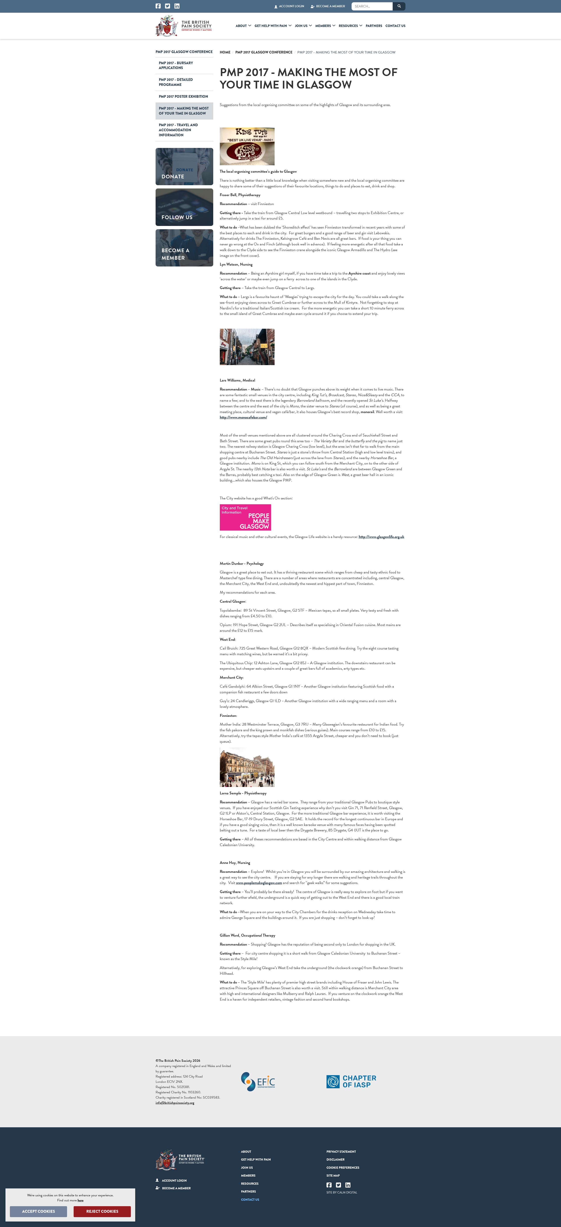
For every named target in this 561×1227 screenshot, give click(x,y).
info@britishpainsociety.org (175, 1102)
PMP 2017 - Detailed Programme (176, 82)
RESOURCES (348, 26)
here (80, 1200)
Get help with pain (271, 26)
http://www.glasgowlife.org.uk (381, 537)
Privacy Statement (341, 1151)
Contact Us (395, 26)
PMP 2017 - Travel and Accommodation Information (178, 130)
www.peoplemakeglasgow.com (259, 883)
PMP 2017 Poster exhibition (183, 96)
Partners (374, 26)
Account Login (291, 6)
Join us (301, 26)
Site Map (333, 1175)
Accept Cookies (38, 1211)
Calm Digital (347, 1192)
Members (323, 26)
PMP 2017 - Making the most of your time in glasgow (184, 111)
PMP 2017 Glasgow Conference (184, 51)
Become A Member (330, 6)
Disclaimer (335, 1159)
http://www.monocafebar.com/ (243, 417)
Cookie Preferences (343, 1167)
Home (225, 52)
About (241, 26)
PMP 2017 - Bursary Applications (176, 65)
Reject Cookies (102, 1211)
